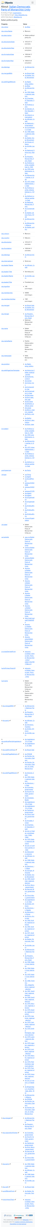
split (5, 1187)
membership (7, 293)
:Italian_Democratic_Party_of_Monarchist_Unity (30, 673)
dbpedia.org (18, 17)
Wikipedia (26, 1220)
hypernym (6, 470)
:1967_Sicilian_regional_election (29, 929)
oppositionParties (10, 1133)
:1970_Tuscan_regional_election (29, 1070)
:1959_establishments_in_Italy (30, 171)
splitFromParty (9, 750)
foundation (6, 248)
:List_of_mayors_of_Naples (29, 1083)
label (4, 525)
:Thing (28, 475)
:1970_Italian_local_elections (29, 977)
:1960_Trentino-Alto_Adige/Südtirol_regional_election (30, 985)
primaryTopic (8, 1199)
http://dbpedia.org (21, 15)
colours (5, 234)
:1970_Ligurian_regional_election (29, 1045)
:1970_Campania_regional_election (30, 1024)
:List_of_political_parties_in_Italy (30, 848)
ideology (5, 67)
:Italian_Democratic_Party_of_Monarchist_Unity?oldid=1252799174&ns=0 (30, 658)
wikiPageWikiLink (8, 82)
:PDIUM (28, 754)
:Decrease (29, 395)
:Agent (28, 477)
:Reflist (28, 418)
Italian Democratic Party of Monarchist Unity (15, 8)
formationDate (7, 54)
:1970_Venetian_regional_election (29, 1076)
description (6, 35)
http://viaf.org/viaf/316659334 (30, 620)
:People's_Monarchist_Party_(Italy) (29, 159)
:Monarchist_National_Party (29, 708)
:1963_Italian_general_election (30, 94)
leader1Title (6, 272)
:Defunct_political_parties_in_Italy (29, 198)
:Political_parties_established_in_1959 (29, 165)
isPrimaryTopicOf (8, 668)
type (3, 475)
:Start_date (29, 424)
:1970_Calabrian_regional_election (29, 1018)
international (7, 261)
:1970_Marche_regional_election (29, 1058)
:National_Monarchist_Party (29, 204)
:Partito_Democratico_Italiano (30, 758)
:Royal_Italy (29, 73)
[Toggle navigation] (32, 2)
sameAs (5, 537)
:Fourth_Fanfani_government (29, 794)
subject (4, 429)
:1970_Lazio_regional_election (29, 1039)
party (6, 720)
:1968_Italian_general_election (30, 134)
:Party (28, 470)
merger (5, 314)
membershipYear (8, 299)
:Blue (27, 27)
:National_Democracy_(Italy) (30, 152)
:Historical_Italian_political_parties (30, 372)
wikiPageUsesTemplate (10, 370)
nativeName (6, 341)
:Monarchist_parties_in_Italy (29, 177)
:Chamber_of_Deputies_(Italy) (29, 100)
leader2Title (6, 282)
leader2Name (7, 276)
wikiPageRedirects (10, 754)
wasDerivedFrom (8, 652)
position (5, 364)
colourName (6, 31)
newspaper (6, 356)
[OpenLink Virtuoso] (7, 1215)
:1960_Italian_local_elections (29, 964)
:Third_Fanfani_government (29, 816)
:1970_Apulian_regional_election (29, 1012)
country (5, 238)
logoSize (5, 286)
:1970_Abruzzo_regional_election (30, 1006)
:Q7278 (29, 491)
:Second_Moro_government (30, 891)
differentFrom (8, 1191)
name (4, 328)
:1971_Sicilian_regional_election (29, 935)
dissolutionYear (7, 48)
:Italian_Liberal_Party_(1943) (29, 215)
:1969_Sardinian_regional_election (29, 999)
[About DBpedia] (7, 2)
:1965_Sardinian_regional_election (29, 881)
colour (4, 27)
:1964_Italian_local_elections (29, 970)
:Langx (28, 408)
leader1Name (7, 265)
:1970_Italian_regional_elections (29, 841)
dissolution (6, 242)
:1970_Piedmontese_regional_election (29, 1064)
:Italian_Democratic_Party (29, 941)
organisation (17, 13)
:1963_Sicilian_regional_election (29, 922)
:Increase (29, 402)
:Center (28, 381)
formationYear (7, 61)
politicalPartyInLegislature (11, 741)
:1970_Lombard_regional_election (29, 1051)
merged (5, 305)
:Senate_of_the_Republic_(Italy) (29, 111)
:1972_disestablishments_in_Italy (30, 184)
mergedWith (6, 73)
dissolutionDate (8, 42)
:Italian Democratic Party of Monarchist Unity (29, 541)
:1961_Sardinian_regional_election (29, 993)
